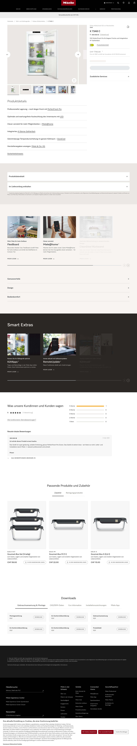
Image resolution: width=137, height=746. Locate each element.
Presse (63, 710)
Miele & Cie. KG (38, 146)
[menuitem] (19, 9)
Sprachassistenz (95, 700)
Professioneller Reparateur (109, 695)
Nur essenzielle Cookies (105, 732)
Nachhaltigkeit (65, 700)
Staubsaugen (47, 9)
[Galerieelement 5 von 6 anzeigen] (63, 90)
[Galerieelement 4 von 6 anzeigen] (51, 90)
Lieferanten (64, 713)
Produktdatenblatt (103, 45)
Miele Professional (110, 691)
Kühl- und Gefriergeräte (23, 21)
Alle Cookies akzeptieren (89, 732)
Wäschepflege (31, 9)
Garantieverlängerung (81, 713)
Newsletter (10, 712)
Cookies (19, 744)
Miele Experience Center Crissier (15, 704)
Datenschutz (13, 744)
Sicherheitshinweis (15, 154)
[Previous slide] (7, 55)
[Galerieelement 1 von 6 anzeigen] (13, 90)
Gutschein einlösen (81, 703)
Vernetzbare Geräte (96, 709)
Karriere (63, 707)
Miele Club (78, 700)
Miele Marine (109, 700)
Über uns (63, 693)
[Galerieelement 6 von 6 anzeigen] (76, 90)
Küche (18, 9)
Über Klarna (78, 716)
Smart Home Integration (94, 704)
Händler (63, 717)
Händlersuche (12, 687)
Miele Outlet (79, 706)
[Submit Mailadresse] (43, 715)
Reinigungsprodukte (65, 9)
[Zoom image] (74, 80)
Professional (116, 9)
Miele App (115, 605)
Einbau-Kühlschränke (39, 21)
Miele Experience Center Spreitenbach (17, 701)
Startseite (10, 21)
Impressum (6, 744)
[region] (47, 54)
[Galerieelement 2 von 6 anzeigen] (26, 90)
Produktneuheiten (80, 710)
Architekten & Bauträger (109, 704)
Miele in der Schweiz (67, 697)
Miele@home (94, 693)
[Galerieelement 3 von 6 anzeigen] (38, 90)
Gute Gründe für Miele (80, 692)
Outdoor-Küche (83, 9)
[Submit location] (43, 691)
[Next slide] (78, 55)
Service (102, 9)
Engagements (64, 703)
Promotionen (79, 696)
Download (38, 617)
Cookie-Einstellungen (121, 732)
